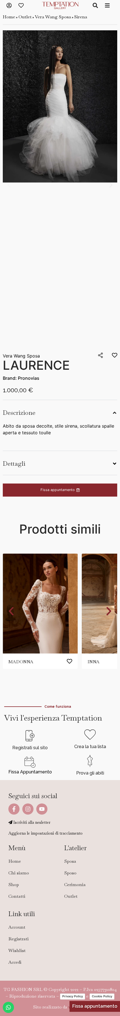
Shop (13, 884)
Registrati (18, 939)
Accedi (14, 962)
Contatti (16, 896)
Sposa (70, 861)
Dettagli (14, 464)
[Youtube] (41, 809)
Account (16, 927)
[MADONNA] (40, 604)
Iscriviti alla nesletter (31, 822)
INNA (93, 662)
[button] (9, 185)
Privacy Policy (72, 996)
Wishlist (17, 950)
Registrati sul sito (30, 747)
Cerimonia (75, 884)
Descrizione (19, 413)
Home (9, 17)
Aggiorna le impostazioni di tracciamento (45, 833)
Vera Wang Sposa (53, 17)
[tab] (60, 412)
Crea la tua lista (90, 746)
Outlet (25, 17)
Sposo (70, 873)
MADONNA (20, 662)
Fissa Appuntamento (30, 772)
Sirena (80, 17)
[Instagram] (27, 809)
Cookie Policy (102, 996)
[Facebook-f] (14, 809)
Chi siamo (18, 873)
